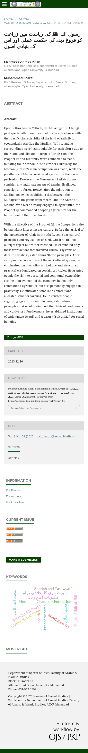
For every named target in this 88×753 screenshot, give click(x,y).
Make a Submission (23, 559)
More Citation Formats (26, 408)
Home (8, 18)
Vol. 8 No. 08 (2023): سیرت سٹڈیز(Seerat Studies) (37, 22)
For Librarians (15, 502)
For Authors (13, 496)
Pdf (16, 337)
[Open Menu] (4, 4)
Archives (22, 18)
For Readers (13, 490)
